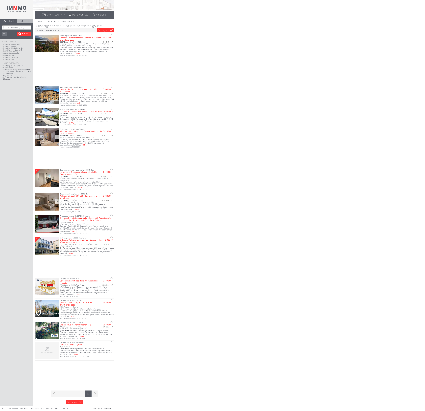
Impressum (35, 408)
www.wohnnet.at (65, 147)
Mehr (77, 53)
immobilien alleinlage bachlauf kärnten (17, 69)
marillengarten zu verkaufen (13, 66)
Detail (26, 21)
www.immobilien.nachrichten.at (70, 356)
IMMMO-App (49, 408)
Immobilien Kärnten (10, 46)
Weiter (57, 137)
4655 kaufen (7, 75)
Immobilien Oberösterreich (12, 50)
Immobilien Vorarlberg (11, 57)
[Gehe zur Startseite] (16, 12)
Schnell (10, 21)
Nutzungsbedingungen (10, 408)
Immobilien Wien (9, 59)
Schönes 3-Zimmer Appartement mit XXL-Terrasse (81, 111)
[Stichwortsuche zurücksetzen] (4, 34)
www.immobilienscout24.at (69, 55)
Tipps (42, 408)
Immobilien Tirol (8, 56)
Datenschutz (25, 408)
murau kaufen (8, 68)
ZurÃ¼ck (37, 137)
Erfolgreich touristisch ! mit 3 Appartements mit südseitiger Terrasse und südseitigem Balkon (85, 219)
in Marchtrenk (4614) (71, 345)
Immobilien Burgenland (11, 44)
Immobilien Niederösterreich (13, 48)
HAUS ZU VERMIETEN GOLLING (56, 21)
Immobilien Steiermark (11, 54)
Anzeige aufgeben (61, 408)
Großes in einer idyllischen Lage (76, 325)
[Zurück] (54, 393)
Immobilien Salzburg (10, 52)
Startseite (40, 21)
